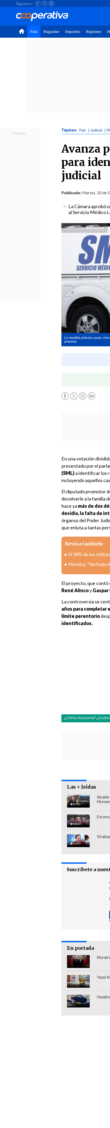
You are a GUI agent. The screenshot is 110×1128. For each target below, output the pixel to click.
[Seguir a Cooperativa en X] (44, 3)
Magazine (51, 32)
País (33, 32)
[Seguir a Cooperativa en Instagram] (51, 3)
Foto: (69, 228)
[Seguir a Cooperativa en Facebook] (38, 3)
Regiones (93, 32)
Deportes (72, 32)
